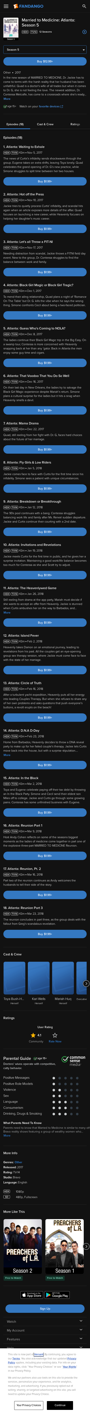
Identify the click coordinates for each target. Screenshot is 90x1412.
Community (36, 1041)
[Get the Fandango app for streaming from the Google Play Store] (57, 1295)
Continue (60, 1405)
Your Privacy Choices (29, 1405)
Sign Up (45, 1309)
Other (18, 1162)
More (7, 99)
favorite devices (49, 106)
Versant (38, 1354)
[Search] (84, 6)
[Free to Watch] (22, 1246)
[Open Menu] (6, 6)
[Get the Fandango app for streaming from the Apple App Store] (31, 1295)
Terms (16, 1358)
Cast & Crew (45, 124)
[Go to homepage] (28, 6)
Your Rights (69, 1367)
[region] (45, 1380)
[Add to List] (84, 32)
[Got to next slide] (86, 984)
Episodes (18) (15, 124)
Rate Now (55, 1041)
